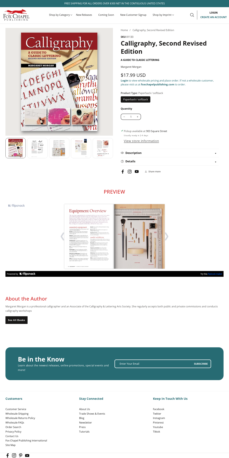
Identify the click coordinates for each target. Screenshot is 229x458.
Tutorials (84, 431)
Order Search (13, 427)
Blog (81, 418)
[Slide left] (5, 148)
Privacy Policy (13, 431)
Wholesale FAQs (14, 422)
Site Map (10, 445)
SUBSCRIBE (201, 363)
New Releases (84, 15)
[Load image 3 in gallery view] (59, 148)
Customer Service (15, 409)
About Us (84, 409)
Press (82, 427)
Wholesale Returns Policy (20, 418)
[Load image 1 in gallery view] (15, 148)
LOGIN (214, 12)
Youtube (158, 427)
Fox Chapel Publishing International (26, 440)
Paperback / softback (135, 100)
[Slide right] (113, 148)
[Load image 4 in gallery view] (81, 148)
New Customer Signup (133, 15)
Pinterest (158, 422)
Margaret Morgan (131, 67)
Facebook (158, 409)
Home (124, 30)
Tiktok (156, 431)
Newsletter (85, 422)
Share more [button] (154, 171)
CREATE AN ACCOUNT (213, 17)
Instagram (159, 418)
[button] (59, 15)
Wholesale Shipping (17, 413)
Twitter (157, 413)
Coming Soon (106, 15)
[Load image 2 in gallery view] (37, 148)
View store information (141, 141)
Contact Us (11, 436)
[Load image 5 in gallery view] (103, 148)
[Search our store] (193, 15)
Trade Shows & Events (92, 413)
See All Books (16, 320)
